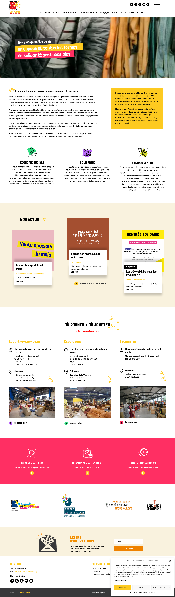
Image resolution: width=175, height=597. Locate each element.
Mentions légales (98, 592)
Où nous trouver (127, 13)
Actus (114, 13)
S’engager (104, 13)
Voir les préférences (161, 587)
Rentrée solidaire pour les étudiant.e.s (141, 273)
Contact (141, 13)
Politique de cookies (135, 592)
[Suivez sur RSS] (147, 4)
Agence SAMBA (24, 592)
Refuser (141, 587)
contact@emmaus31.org (26, 571)
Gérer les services (121, 581)
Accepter (122, 587)
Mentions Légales (149, 592)
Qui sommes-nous (48, 13)
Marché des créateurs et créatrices (85, 255)
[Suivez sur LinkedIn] (139, 4)
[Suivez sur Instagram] (135, 4)
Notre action (68, 13)
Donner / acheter (87, 13)
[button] (170, 561)
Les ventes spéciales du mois (30, 266)
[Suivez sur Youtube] (143, 4)
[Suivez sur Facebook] (131, 4)
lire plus (19, 281)
